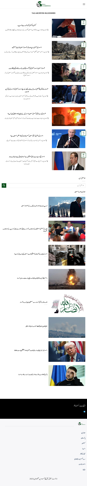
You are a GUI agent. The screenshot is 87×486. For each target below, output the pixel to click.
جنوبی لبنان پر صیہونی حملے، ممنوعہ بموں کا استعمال (36, 326)
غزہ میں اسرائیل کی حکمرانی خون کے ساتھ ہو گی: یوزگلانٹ (27, 68)
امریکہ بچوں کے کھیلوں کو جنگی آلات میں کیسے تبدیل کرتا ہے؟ (30, 254)
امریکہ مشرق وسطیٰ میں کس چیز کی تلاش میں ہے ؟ (26, 136)
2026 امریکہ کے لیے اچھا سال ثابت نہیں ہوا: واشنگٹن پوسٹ (30, 350)
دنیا (83, 448)
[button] (84, 4)
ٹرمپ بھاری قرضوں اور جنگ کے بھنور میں (34, 206)
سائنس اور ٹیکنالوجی (79, 459)
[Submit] (4, 185)
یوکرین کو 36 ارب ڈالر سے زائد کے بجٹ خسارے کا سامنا (32, 374)
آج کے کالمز (82, 454)
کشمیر (83, 443)
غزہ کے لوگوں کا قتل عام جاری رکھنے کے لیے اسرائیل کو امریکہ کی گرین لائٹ (26, 90)
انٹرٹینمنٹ (82, 464)
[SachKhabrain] (43, 4)
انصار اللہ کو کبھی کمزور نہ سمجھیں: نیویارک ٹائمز (33, 302)
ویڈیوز (84, 469)
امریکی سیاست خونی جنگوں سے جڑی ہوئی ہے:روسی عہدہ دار (27, 157)
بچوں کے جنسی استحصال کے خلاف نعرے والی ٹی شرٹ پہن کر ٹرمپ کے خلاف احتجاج (25, 230)
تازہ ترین (83, 433)
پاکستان (83, 438)
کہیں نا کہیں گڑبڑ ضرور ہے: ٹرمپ (26, 25)
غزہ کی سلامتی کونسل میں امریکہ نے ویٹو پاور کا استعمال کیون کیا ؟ (27, 114)
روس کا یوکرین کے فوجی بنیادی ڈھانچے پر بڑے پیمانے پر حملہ (32, 278)
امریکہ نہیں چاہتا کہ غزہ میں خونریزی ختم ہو (27, 47)
